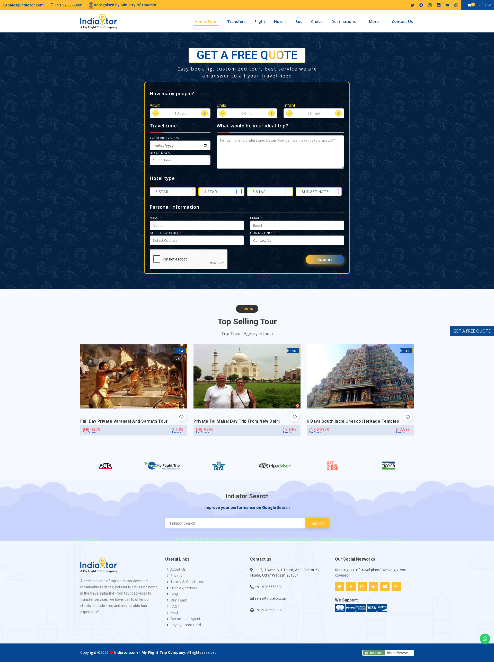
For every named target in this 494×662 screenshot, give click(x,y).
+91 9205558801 (269, 586)
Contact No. (263, 232)
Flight (259, 21)
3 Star (259, 191)
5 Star (161, 191)
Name (156, 218)
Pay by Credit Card (185, 625)
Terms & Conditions (187, 581)
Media (175, 612)
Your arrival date (166, 137)
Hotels (280, 21)
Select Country (165, 232)
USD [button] (482, 4)
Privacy (176, 575)
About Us (178, 569)
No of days (160, 152)
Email (256, 218)
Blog (174, 594)
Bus (298, 21)
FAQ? (174, 606)
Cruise (317, 21)
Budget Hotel (316, 191)
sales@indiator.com (271, 598)
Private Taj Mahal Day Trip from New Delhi (236, 421)
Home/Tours (206, 21)
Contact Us (402, 21)
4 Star (210, 191)
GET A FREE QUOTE (472, 331)
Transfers (236, 21)
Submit (325, 259)
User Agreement (184, 588)
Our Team (178, 600)
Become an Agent (185, 619)
